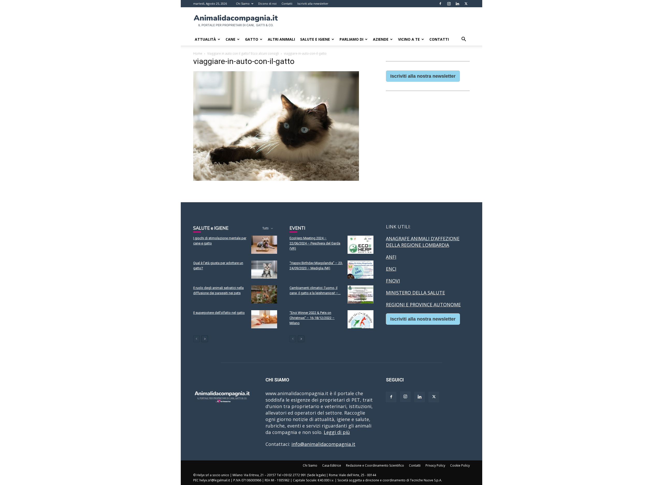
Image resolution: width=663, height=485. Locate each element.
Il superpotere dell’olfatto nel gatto (219, 313)
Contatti (287, 3)
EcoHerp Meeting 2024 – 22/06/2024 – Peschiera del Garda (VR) (315, 243)
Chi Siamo (243, 3)
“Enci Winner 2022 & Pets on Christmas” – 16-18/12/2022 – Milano (312, 318)
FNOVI (393, 281)
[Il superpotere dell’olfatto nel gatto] (264, 319)
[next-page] (204, 339)
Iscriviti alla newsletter (312, 3)
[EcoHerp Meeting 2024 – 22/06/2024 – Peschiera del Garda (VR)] (360, 245)
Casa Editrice (331, 465)
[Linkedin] (457, 3)
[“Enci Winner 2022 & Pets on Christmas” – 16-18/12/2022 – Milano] (360, 319)
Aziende (380, 39)
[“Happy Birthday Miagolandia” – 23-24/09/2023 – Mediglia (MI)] (360, 269)
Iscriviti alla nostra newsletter (423, 76)
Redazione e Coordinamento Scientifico (375, 465)
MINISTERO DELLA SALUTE (415, 292)
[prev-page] (196, 339)
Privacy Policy (435, 465)
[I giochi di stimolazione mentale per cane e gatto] (264, 245)
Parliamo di (351, 39)
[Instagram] (449, 3)
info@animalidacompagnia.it (323, 444)
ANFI (391, 257)
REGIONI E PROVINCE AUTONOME (423, 304)
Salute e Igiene (315, 39)
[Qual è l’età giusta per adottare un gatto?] (264, 269)
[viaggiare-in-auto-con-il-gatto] (276, 179)
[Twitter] (466, 3)
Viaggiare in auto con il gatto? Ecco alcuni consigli (243, 53)
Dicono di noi (267, 3)
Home (197, 53)
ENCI (391, 269)
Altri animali (281, 39)
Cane (230, 39)
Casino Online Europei (410, 334)
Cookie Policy (460, 465)
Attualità (205, 39)
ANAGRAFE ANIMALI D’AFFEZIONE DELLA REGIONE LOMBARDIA (422, 241)
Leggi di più (337, 432)
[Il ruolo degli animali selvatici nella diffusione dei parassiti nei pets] (264, 294)
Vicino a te (409, 39)
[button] (463, 39)
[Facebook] (440, 3)
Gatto (251, 39)
